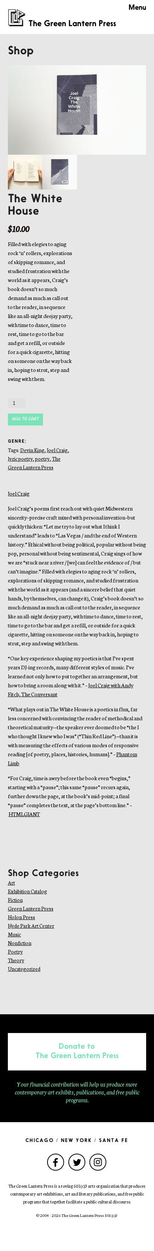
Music (14, 934)
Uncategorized (24, 968)
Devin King (32, 450)
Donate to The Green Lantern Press (77, 1051)
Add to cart (25, 419)
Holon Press (21, 917)
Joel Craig (57, 450)
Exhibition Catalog (27, 891)
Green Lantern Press (30, 908)
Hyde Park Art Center (31, 925)
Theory (16, 960)
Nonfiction (19, 942)
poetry (42, 458)
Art (11, 882)
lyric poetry (20, 458)
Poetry (15, 951)
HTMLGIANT (24, 814)
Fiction (15, 899)
